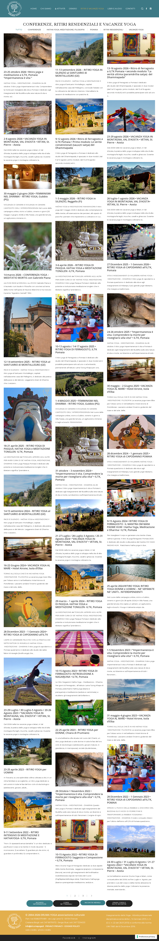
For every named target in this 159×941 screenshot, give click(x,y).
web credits (31, 930)
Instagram (89, 938)
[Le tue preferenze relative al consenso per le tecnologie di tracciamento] (146, 936)
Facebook (69, 938)
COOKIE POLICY (72, 926)
